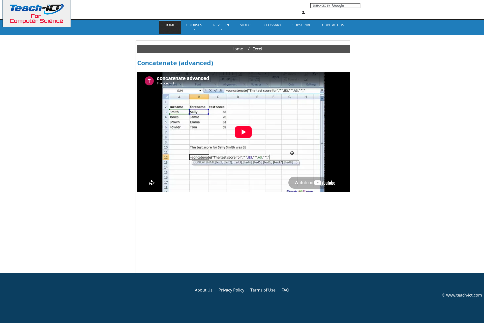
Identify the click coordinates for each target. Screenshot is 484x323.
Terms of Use (263, 290)
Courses (194, 24)
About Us (204, 290)
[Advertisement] (21, 110)
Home (170, 24)
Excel (257, 49)
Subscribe (301, 24)
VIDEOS (246, 24)
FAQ (285, 290)
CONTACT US (333, 24)
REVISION (221, 24)
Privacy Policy (231, 290)
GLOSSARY (272, 24)
